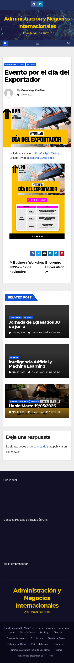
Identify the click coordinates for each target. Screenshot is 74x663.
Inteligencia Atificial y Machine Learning (30, 364)
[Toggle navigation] (37, 43)
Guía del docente (39, 644)
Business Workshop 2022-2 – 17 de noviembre (26, 267)
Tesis (51, 655)
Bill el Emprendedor (15, 563)
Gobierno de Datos (16, 644)
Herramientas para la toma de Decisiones (30, 650)
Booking (44, 632)
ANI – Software (27, 632)
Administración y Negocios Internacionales (37, 598)
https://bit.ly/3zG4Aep (47, 153)
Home (11, 632)
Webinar (31, 65)
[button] (68, 43)
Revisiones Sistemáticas (30, 655)
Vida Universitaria (19, 401)
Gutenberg (59, 644)
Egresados (15, 318)
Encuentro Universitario (55, 265)
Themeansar (63, 628)
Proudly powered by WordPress (20, 628)
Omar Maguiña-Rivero (34, 90)
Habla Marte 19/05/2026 (32, 405)
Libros (59, 650)
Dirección (58, 632)
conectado (40, 446)
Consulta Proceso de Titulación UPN (25, 519)
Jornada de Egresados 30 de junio (34, 324)
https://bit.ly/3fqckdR (41, 157)
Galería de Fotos (56, 638)
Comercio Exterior (14, 65)
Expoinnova (37, 638)
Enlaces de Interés (16, 638)
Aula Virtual (10, 480)
